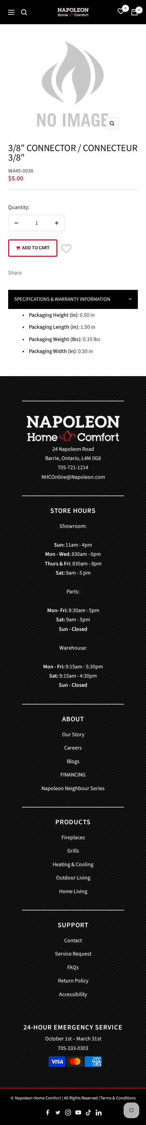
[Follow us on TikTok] (88, 1113)
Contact (73, 940)
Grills (73, 851)
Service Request (73, 954)
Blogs (73, 761)
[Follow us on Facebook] (47, 1113)
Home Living (73, 891)
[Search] (24, 12)
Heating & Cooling (73, 864)
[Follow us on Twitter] (58, 1113)
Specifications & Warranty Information (62, 299)
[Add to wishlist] (66, 249)
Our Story (73, 734)
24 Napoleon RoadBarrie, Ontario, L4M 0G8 (73, 453)
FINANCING (73, 775)
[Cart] (134, 12)
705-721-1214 (73, 467)
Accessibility (73, 994)
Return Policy (73, 981)
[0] (120, 12)
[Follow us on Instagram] (68, 1113)
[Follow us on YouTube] (78, 1113)
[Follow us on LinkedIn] (98, 1113)
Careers (73, 748)
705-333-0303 (73, 1048)
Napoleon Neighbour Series (73, 788)
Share (15, 273)
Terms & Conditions (117, 1098)
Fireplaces (73, 837)
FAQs (73, 967)
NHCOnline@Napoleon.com (73, 477)
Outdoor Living (73, 878)
